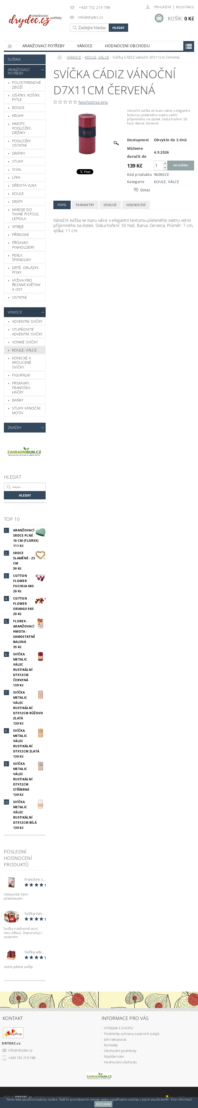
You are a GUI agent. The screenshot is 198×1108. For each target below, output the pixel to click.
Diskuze (110, 205)
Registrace (185, 7)
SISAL (17, 169)
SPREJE (18, 226)
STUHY (17, 161)
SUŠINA (14, 59)
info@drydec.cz (20, 1050)
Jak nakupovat (115, 1039)
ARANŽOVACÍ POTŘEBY (43, 45)
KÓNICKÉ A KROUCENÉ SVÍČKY (21, 363)
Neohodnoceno (93, 102)
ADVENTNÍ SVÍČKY (27, 321)
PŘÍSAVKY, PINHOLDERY (23, 245)
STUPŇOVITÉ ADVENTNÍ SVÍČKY (27, 331)
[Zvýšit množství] (165, 163)
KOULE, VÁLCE (24, 350)
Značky (14, 427)
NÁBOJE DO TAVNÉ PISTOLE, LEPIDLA (25, 214)
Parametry (85, 205)
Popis (62, 205)
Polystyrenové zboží (26, 85)
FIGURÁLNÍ (21, 375)
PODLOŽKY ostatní (21, 143)
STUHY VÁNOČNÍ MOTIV (26, 410)
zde (88, 1104)
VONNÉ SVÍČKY (25, 342)
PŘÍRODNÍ (20, 234)
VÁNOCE (85, 45)
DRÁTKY (18, 153)
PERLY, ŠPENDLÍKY (21, 257)
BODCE (18, 107)
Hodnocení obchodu (127, 45)
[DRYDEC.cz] (35, 19)
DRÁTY (17, 201)
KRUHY (18, 115)
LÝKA (16, 177)
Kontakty (111, 1045)
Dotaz (145, 190)
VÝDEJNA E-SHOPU (118, 1028)
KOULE (18, 193)
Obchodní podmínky (120, 1050)
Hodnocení (136, 205)
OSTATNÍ (19, 297)
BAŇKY (17, 400)
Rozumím (103, 1104)
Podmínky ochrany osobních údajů (131, 1033)
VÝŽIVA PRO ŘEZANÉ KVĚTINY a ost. (26, 285)
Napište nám (114, 1056)
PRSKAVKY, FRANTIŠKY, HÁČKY (21, 388)
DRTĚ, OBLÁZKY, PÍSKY (25, 270)
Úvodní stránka (10, 45)
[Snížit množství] (165, 167)
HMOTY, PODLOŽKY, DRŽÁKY (22, 128)
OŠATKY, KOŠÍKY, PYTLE (26, 97)
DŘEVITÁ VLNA (24, 185)
